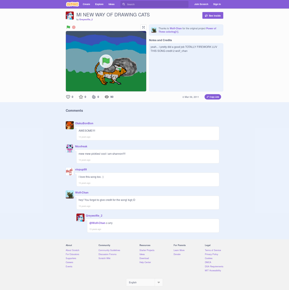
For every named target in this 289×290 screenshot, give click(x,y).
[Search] (123, 4)
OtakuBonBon (84, 123)
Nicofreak (81, 146)
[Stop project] (73, 27)
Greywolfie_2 (86, 19)
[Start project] (68, 27)
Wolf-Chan (176, 28)
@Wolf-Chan (97, 223)
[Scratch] (72, 4)
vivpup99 (81, 169)
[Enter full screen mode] (143, 27)
